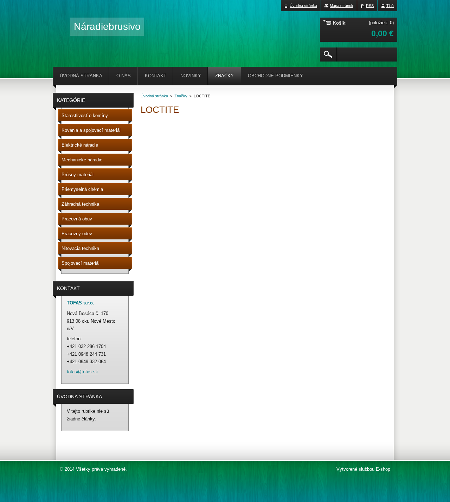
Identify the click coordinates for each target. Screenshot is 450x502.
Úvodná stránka (154, 96)
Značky (180, 96)
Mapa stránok (341, 6)
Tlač (390, 6)
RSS (370, 6)
